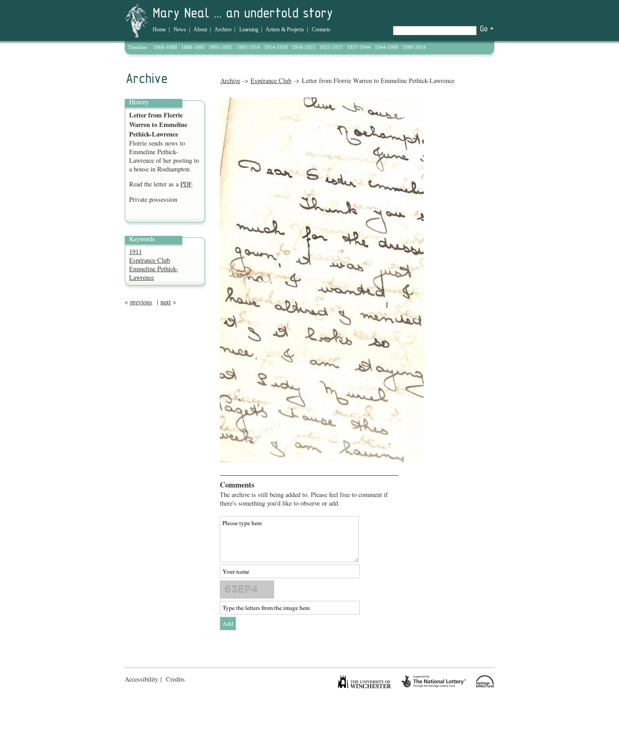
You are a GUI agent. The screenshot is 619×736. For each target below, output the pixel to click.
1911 (135, 251)
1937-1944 (359, 47)
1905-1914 (248, 47)
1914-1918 (276, 47)
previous (141, 301)
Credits (175, 679)
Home (159, 29)
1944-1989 (386, 47)
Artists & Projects (285, 29)
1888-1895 (193, 47)
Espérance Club (271, 80)
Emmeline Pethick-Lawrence (153, 273)
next (165, 301)
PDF (186, 184)
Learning (248, 29)
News (180, 29)
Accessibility (141, 679)
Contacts (321, 29)
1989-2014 (414, 47)
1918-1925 (303, 47)
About (200, 29)
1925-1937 (331, 47)
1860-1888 (165, 47)
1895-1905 (220, 47)
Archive (223, 29)
